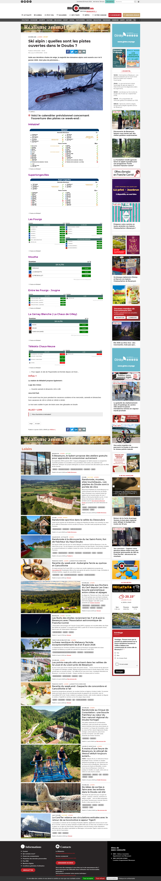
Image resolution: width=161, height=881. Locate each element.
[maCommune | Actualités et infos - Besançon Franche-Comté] (80, 8)
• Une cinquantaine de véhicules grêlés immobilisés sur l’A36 (126, 99)
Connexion (132, 317)
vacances (99, 607)
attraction (95, 774)
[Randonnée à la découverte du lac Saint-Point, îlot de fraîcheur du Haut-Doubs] (36, 543)
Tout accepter (88, 878)
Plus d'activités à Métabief (41, 414)
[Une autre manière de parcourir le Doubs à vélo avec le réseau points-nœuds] (126, 433)
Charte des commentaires (31, 856)
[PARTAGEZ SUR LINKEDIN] (76, 52)
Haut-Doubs (56, 815)
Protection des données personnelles (35, 858)
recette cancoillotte (89, 575)
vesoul (90, 777)
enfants (95, 805)
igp (62, 575)
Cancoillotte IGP (57, 570)
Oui (118, 653)
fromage (69, 699)
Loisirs (39, 37)
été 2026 (71, 553)
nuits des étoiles (57, 632)
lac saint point (86, 553)
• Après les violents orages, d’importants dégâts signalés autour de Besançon (125, 105)
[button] (135, 2)
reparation (87, 469)
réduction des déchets (76, 469)
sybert (93, 469)
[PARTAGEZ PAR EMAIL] (80, 52)
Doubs (84, 477)
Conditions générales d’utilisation (33, 866)
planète (65, 632)
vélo (80, 676)
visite (91, 807)
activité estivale (87, 774)
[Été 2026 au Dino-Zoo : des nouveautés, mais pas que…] (126, 331)
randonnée (85, 509)
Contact (25, 851)
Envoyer (119, 672)
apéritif (54, 699)
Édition (83, 11)
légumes (80, 575)
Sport (45, 37)
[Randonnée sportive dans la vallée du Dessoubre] (36, 524)
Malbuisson (56, 537)
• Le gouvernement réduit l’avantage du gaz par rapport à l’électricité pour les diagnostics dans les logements (125, 86)
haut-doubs (78, 553)
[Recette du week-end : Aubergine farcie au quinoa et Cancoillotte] (36, 567)
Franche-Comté (57, 561)
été (100, 774)
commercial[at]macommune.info (66, 858)
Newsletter (28, 870)
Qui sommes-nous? (29, 853)
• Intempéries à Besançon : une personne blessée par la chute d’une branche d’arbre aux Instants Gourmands (126, 77)
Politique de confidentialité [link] (127, 878)
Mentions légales (28, 863)
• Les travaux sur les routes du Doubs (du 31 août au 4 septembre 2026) (125, 93)
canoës (55, 553)
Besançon (55, 453)
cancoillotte (56, 575)
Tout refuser (100, 878)
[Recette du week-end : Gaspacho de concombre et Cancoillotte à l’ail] (36, 690)
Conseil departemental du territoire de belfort (64, 652)
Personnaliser (112, 878)
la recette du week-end (70, 575)
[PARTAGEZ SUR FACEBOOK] (68, 52)
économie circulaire (64, 469)
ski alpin (37, 423)
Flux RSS (26, 861)
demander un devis (65, 863)
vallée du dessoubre (76, 529)
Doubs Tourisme (95, 602)
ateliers (55, 469)
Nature (68, 453)
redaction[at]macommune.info (65, 853)
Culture (90, 477)
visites (92, 509)
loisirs (94, 553)
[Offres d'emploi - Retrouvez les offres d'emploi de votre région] (126, 177)
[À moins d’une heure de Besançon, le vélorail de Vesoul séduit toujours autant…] (50, 753)
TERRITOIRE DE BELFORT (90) (61, 640)
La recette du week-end (77, 561)
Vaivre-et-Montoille (89, 746)
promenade (101, 507)
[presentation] (114, 486)
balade (84, 507)
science (71, 632)
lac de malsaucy (89, 652)
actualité (64, 537)
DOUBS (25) (32, 37)
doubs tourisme (92, 507)
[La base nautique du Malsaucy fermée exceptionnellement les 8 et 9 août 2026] (36, 646)
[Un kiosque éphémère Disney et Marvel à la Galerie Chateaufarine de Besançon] (126, 265)
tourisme (100, 553)
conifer (54, 833)
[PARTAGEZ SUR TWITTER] (72, 52)
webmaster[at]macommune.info (66, 875)
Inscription (120, 317)
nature (103, 605)
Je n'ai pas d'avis (122, 658)
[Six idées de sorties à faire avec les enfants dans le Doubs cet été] (50, 791)
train (60, 833)
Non (118, 655)
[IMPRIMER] (84, 52)
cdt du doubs (86, 605)
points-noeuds (66, 676)
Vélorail (85, 777)
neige (31, 423)
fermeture (80, 652)
